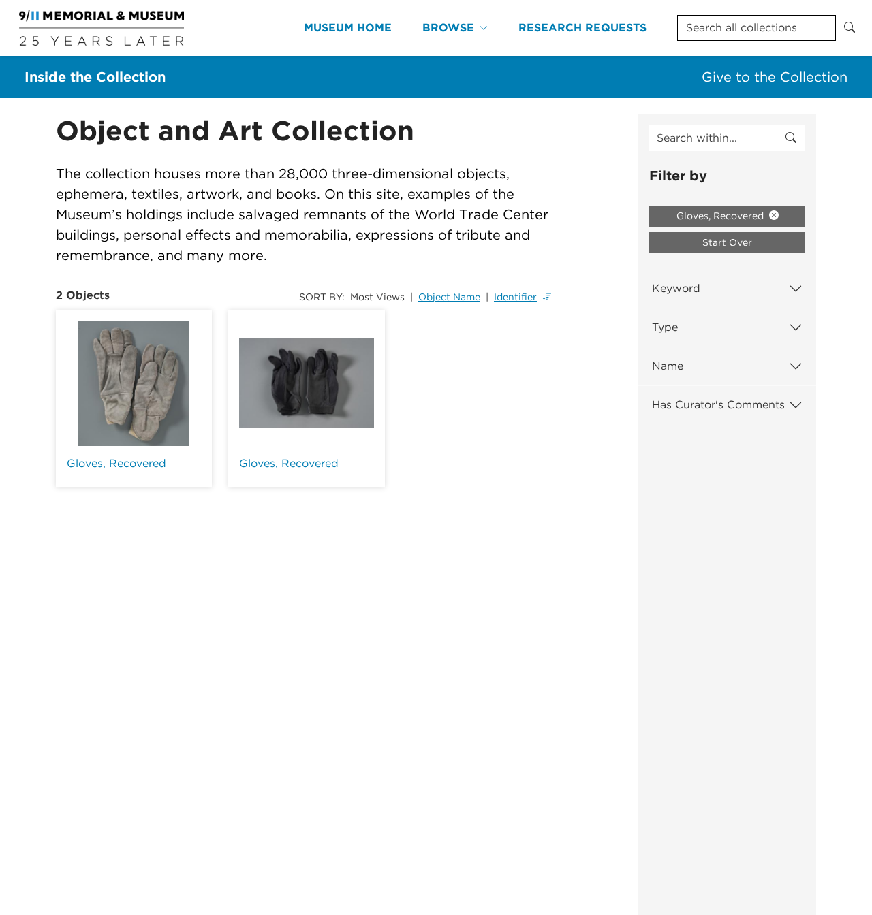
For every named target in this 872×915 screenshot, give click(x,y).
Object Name (449, 296)
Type (665, 327)
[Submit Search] (849, 28)
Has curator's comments (718, 404)
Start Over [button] (727, 242)
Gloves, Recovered (116, 463)
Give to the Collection (774, 77)
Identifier (515, 296)
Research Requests (582, 27)
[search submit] (791, 138)
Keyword (676, 288)
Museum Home (348, 27)
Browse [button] (448, 27)
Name (667, 365)
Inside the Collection (95, 77)
